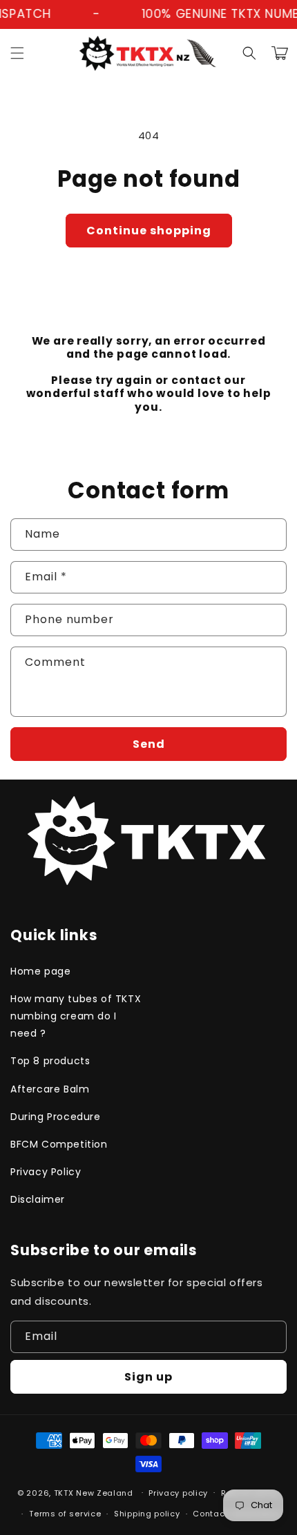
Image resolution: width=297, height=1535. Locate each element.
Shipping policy (147, 1513)
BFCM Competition (59, 1144)
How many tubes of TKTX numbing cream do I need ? (75, 1016)
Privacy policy (178, 1492)
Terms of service (65, 1513)
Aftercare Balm (49, 1089)
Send (149, 744)
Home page (40, 971)
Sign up (148, 1377)
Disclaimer (37, 1199)
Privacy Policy (45, 1172)
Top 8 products (50, 1061)
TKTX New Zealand (93, 1492)
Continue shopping (148, 230)
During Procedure (55, 1117)
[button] (17, 53)
